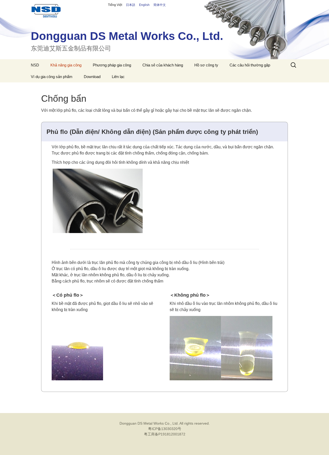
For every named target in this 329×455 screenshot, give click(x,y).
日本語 (132, 5)
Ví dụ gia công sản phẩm (51, 76)
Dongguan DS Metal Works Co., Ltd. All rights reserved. (165, 423)
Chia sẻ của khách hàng (162, 65)
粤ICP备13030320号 (164, 429)
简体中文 (159, 5)
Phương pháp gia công (112, 65)
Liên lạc (118, 76)
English (146, 5)
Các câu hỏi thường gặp (250, 65)
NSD (35, 65)
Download (92, 76)
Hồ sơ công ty (206, 65)
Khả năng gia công (65, 65)
